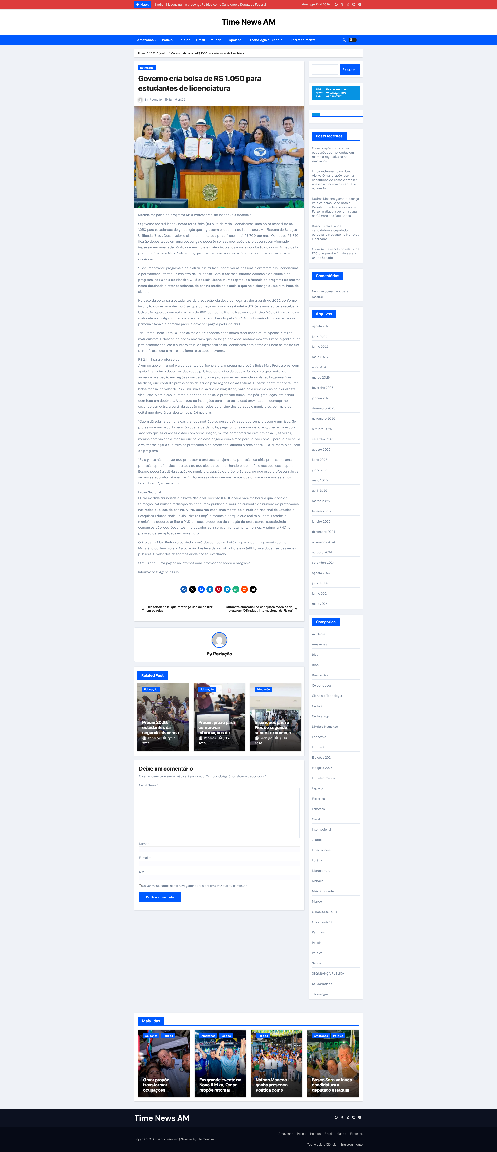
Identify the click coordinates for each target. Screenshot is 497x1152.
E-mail (145, 858)
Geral (316, 819)
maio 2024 (320, 604)
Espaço (317, 788)
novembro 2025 (323, 419)
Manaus (317, 881)
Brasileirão (320, 675)
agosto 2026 (321, 326)
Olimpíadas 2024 (324, 912)
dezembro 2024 (323, 532)
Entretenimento (304, 40)
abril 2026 (319, 367)
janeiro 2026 (321, 398)
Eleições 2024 (322, 757)
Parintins (318, 932)
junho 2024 (320, 593)
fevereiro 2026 (323, 388)
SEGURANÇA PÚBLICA (328, 973)
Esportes (235, 40)
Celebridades (322, 685)
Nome (144, 844)
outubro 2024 (322, 552)
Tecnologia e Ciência (266, 40)
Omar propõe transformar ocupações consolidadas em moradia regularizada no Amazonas (333, 154)
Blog (315, 655)
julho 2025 (320, 460)
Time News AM (248, 22)
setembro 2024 (323, 563)
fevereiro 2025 (323, 511)
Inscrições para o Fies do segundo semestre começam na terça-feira (275, 730)
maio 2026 (320, 357)
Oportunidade (322, 922)
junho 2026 (320, 347)
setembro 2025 (323, 439)
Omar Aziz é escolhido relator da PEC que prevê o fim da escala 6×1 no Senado (335, 253)
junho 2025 (320, 470)
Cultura (317, 706)
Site (141, 872)
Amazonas (146, 40)
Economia (319, 737)
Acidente (318, 634)
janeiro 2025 (321, 521)
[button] (361, 40)
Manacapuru (321, 871)
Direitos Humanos (325, 727)
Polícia (167, 40)
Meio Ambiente (323, 891)
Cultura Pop (320, 716)
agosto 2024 (321, 573)
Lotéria (317, 860)
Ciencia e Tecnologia (327, 696)
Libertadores (321, 850)
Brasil (200, 40)
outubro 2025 (322, 429)
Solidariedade (322, 984)
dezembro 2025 (323, 408)
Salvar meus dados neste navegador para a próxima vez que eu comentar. (194, 886)
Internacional (321, 829)
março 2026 (321, 377)
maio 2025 (320, 480)
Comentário (148, 785)
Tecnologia (320, 994)
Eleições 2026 (322, 768)
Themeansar (206, 1139)
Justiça (317, 840)
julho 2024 (320, 583)
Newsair (186, 1139)
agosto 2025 (321, 449)
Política (184, 40)
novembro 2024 (323, 542)
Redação (156, 100)
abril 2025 (319, 491)
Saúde (316, 963)
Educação (147, 67)
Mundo (216, 40)
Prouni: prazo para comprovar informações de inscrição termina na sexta (218, 733)
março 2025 (321, 501)
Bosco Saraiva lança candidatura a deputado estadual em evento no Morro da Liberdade (335, 232)
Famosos (318, 809)
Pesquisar (350, 69)
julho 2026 (320, 336)
